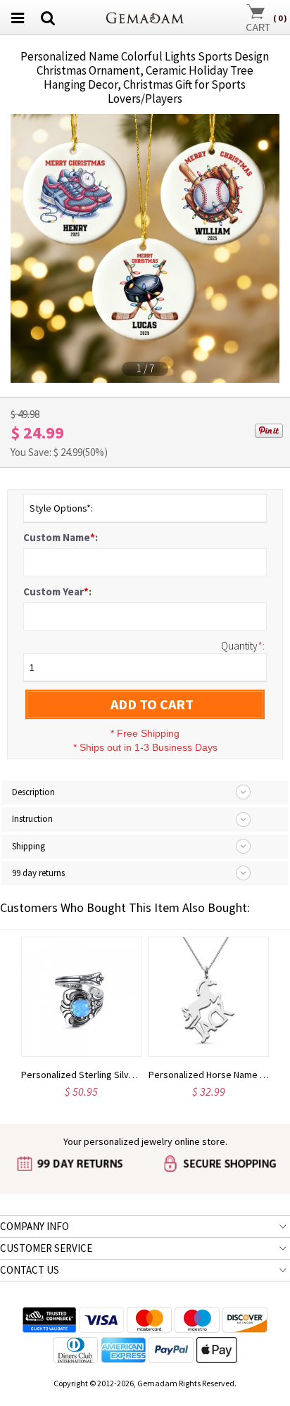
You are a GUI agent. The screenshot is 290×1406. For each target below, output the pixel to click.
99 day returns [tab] (38, 873)
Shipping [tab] (28, 846)
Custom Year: (57, 591)
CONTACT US (29, 1270)
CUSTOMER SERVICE (46, 1248)
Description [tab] (33, 792)
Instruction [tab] (32, 819)
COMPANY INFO (34, 1226)
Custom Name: (60, 537)
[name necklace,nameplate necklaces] (145, 16)
